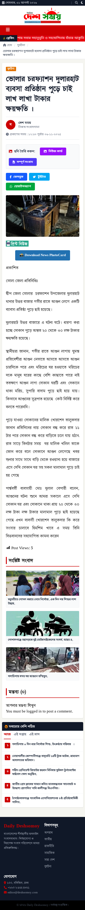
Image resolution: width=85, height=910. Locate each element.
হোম (9, 45)
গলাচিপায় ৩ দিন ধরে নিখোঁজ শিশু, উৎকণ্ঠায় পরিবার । (43, 744)
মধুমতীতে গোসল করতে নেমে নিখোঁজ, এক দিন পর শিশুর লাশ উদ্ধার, (42, 601)
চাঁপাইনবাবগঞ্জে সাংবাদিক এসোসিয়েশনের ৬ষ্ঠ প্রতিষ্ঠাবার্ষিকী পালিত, (45, 800)
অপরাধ (48, 832)
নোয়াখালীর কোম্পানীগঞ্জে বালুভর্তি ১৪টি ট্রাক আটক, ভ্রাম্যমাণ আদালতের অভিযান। (45, 758)
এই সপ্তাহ (20, 735)
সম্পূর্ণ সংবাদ (25, 162)
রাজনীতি (49, 846)
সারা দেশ (49, 859)
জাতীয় (48, 839)
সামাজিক (49, 852)
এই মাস (34, 735)
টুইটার (42, 177)
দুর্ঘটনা (21, 45)
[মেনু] (7, 30)
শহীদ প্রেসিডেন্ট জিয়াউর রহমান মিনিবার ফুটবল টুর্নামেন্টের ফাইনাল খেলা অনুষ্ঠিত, (44, 772)
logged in (34, 711)
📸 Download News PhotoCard (42, 255)
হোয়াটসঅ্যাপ (22, 186)
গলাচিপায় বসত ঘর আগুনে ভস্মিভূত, (28, 676)
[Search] (76, 3)
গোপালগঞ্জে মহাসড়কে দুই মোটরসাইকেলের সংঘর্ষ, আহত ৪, (40, 639)
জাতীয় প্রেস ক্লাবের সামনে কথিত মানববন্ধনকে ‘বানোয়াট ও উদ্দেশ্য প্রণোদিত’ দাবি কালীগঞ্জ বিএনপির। (44, 786)
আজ (7, 735)
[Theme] (82, 3)
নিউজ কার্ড (55, 151)
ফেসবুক (18, 177)
